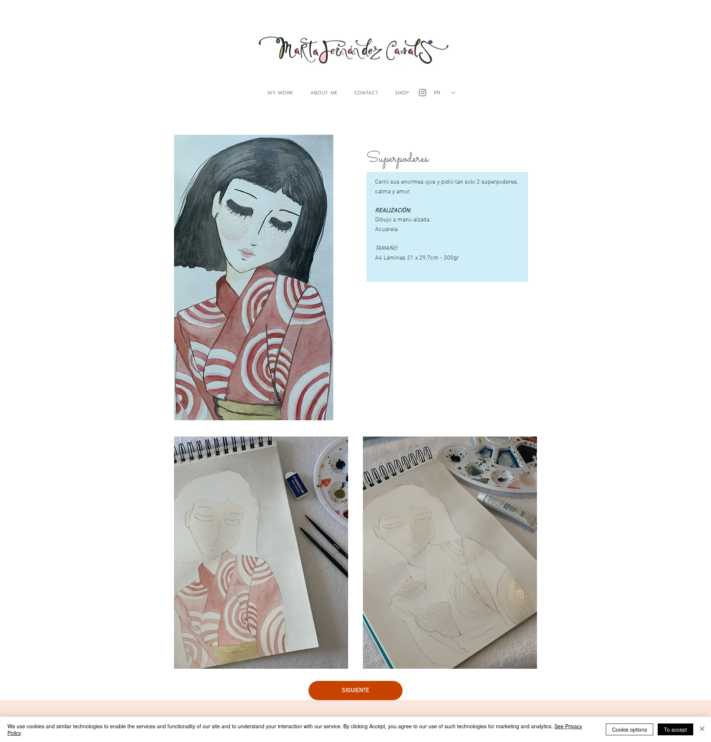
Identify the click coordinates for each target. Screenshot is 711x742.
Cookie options (629, 729)
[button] (280, 92)
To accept (675, 729)
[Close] (702, 729)
